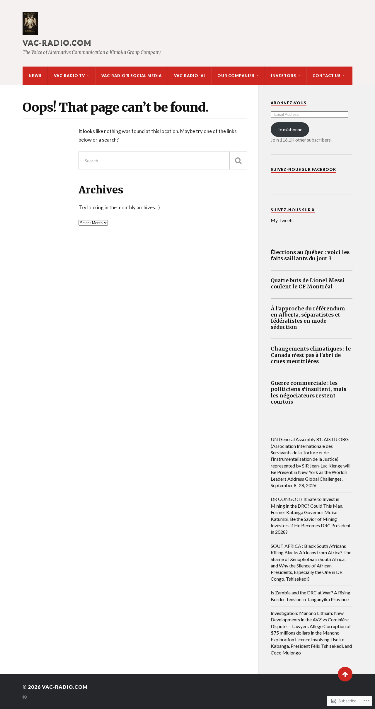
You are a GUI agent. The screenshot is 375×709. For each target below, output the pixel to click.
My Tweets (282, 220)
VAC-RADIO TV (69, 75)
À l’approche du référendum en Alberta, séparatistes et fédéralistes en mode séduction (308, 318)
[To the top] (345, 674)
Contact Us (327, 75)
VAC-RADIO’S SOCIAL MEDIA (131, 75)
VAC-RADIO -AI (189, 75)
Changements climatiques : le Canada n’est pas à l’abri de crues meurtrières (311, 355)
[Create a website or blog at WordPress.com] (25, 697)
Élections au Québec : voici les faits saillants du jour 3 (310, 255)
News (35, 75)
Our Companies (236, 75)
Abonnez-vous (288, 103)
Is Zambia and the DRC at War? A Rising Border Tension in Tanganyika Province (310, 596)
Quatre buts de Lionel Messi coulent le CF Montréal (308, 284)
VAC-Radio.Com (57, 42)
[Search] (238, 160)
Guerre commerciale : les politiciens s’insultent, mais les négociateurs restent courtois (308, 392)
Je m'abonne (290, 129)
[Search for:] (163, 160)
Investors (283, 75)
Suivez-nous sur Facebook (303, 169)
